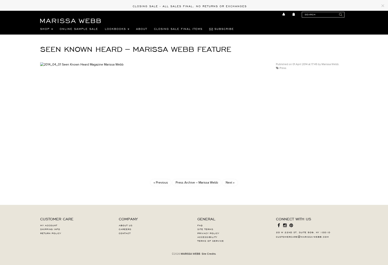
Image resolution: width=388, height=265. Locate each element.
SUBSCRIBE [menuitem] (223, 28)
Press (283, 68)
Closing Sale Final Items (178, 28)
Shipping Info (50, 229)
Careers (125, 229)
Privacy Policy (208, 233)
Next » (230, 182)
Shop (45, 28)
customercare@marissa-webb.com (302, 236)
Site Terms (205, 229)
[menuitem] (284, 14)
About (141, 28)
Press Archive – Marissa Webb (197, 182)
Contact (125, 233)
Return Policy (50, 233)
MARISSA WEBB (190, 253)
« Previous (161, 182)
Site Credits (209, 253)
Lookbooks (116, 28)
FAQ (200, 225)
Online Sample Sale (79, 28)
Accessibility (207, 236)
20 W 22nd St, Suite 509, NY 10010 (303, 232)
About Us (125, 225)
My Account (48, 225)
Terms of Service (210, 240)
